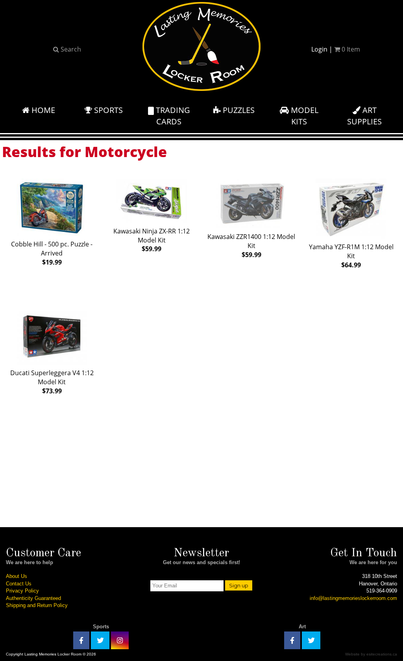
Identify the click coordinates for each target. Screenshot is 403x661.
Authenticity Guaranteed (33, 598)
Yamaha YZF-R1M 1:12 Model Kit (351, 256)
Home (42, 110)
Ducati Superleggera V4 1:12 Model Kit (52, 381)
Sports (107, 110)
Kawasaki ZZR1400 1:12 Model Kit (251, 245)
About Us (16, 576)
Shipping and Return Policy (37, 605)
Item (351, 49)
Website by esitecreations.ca (371, 654)
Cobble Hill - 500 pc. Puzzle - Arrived (51, 253)
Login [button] (319, 49)
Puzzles (238, 110)
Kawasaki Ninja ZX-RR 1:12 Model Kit (151, 240)
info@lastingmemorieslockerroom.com (353, 598)
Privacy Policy (22, 591)
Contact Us (18, 584)
